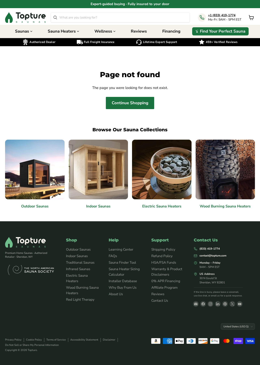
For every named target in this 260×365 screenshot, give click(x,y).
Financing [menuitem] (171, 31)
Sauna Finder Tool (122, 262)
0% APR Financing (165, 281)
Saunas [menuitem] (22, 31)
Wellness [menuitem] (103, 31)
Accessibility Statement (84, 340)
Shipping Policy (163, 249)
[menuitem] (220, 31)
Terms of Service (56, 340)
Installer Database (123, 281)
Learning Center (121, 249)
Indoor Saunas (77, 256)
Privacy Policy (13, 340)
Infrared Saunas (78, 269)
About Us (116, 294)
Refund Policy (162, 256)
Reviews (157, 294)
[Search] (55, 17)
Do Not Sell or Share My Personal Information (32, 345)
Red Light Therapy (80, 299)
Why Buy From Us (122, 287)
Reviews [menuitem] (139, 31)
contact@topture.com (212, 256)
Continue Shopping (130, 103)
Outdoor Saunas (78, 249)
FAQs (113, 256)
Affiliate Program (164, 287)
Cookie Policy (34, 340)
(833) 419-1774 (209, 249)
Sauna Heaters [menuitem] (62, 31)
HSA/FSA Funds (163, 262)
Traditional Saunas (80, 262)
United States (236, 326)
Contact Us (159, 300)
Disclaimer (109, 340)
